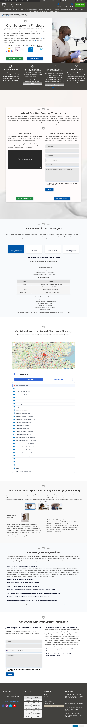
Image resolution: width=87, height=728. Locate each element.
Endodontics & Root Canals (52, 9)
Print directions (29, 379)
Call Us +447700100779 (35, 58)
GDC (41, 38)
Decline (81, 725)
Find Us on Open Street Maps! (11, 701)
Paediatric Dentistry (33, 11)
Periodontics (16, 9)
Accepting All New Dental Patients (80, 5)
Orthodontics (23, 9)
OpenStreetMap (66, 368)
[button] (16, 249)
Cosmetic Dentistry (32, 9)
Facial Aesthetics (43, 11)
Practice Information (49, 703)
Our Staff (46, 699)
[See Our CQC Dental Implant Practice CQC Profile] (20, 48)
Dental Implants (7, 9)
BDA (35, 40)
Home (3, 15)
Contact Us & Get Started (24, 198)
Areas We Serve (48, 701)
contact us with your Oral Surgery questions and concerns (62, 604)
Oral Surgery (41, 9)
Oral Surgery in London (11, 15)
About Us (46, 697)
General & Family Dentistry (66, 9)
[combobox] (48, 160)
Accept (75, 725)
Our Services (47, 695)
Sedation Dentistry (78, 9)
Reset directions (59, 379)
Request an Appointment (14, 58)
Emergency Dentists (54, 11)
